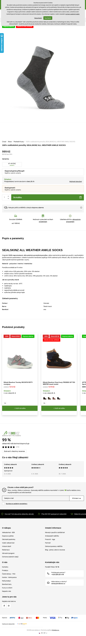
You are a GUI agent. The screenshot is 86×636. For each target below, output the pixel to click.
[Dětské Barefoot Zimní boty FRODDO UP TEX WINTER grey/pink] (54, 398)
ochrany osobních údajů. (73, 14)
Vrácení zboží (6, 546)
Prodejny (5, 570)
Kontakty (5, 567)
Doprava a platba (8, 536)
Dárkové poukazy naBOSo (53, 546)
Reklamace (6, 550)
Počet (4, 197)
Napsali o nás (6, 591)
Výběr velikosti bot (8, 543)
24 (5, 403)
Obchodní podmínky (8, 539)
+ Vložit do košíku (20, 408)
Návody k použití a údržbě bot (55, 532)
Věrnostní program (8, 553)
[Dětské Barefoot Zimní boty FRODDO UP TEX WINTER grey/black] (49, 398)
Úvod (4, 141)
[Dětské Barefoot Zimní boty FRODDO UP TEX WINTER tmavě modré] (45, 398)
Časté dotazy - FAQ (8, 574)
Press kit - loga (50, 539)
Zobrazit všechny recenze (14, 451)
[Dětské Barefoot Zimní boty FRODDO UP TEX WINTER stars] (58, 398)
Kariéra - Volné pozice (9, 577)
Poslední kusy (19, 141)
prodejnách (43, 222)
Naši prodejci (6, 581)
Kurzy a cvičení (7, 588)
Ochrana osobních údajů (10, 557)
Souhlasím (48, 18)
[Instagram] (9, 606)
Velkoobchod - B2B (8, 532)
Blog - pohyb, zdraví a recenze (55, 550)
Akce (10, 141)
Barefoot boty (7, 584)
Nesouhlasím (38, 18)
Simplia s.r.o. (55, 630)
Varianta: (5, 159)
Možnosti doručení (75, 181)
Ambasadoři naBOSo (52, 536)
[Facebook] (4, 606)
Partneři (48, 543)
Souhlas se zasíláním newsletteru (16, 504)
